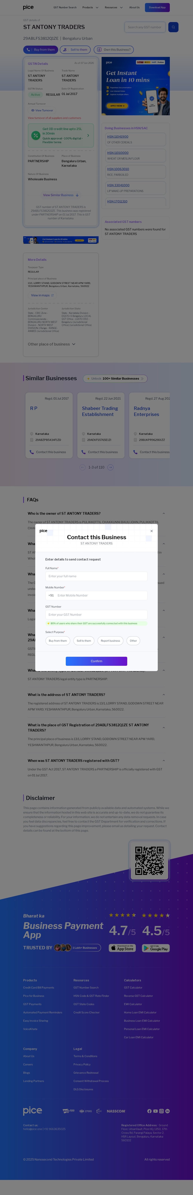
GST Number (53, 606)
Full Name (51, 568)
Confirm (96, 661)
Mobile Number (55, 587)
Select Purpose (55, 632)
